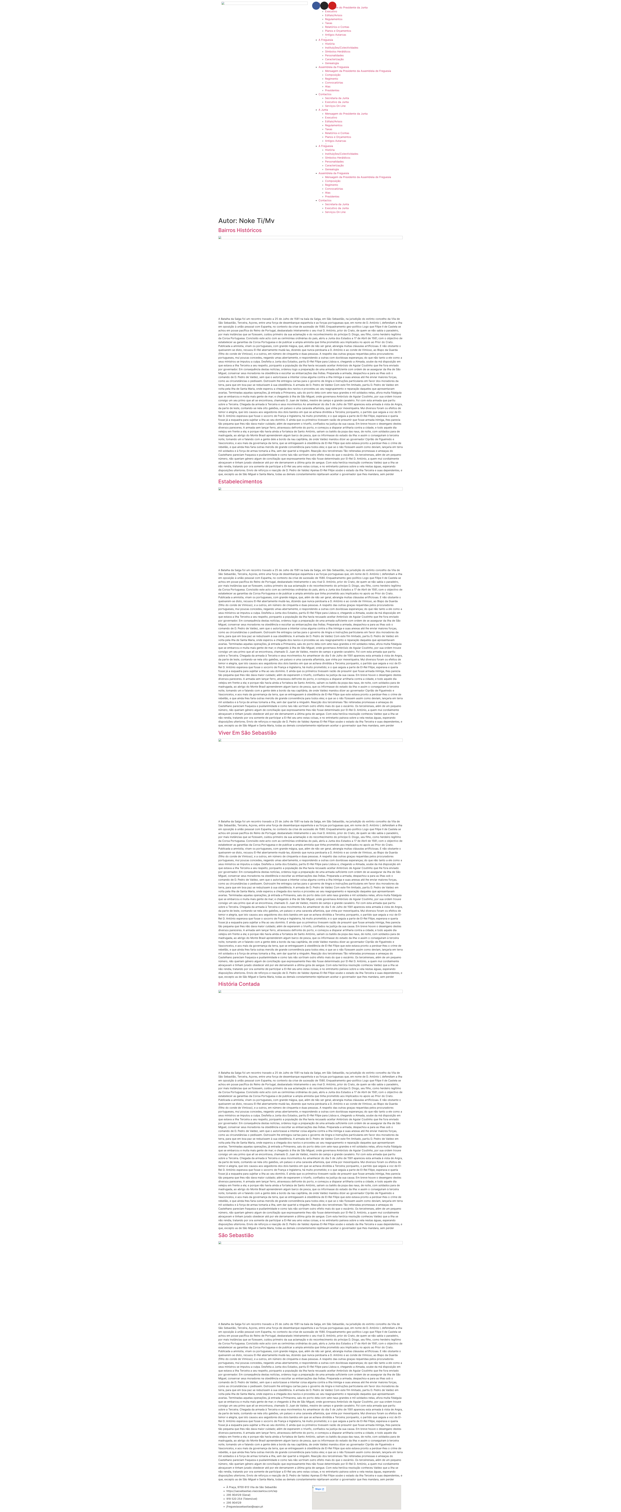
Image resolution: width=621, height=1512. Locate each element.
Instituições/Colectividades (341, 47)
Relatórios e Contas (337, 26)
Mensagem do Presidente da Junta (346, 113)
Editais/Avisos (333, 15)
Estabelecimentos (240, 481)
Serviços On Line (335, 105)
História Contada (239, 984)
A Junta (323, 109)
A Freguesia (326, 39)
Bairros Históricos (240, 230)
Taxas (328, 23)
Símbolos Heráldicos (337, 51)
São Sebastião (236, 1235)
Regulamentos (333, 19)
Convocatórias (334, 82)
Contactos (325, 94)
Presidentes (332, 90)
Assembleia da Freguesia (334, 67)
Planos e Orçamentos (338, 30)
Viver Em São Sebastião (247, 733)
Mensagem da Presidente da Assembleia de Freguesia (358, 70)
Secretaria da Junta (337, 98)
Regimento (331, 78)
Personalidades (334, 55)
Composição (333, 74)
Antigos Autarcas (335, 34)
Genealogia (332, 63)
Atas (327, 86)
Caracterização (334, 59)
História (330, 43)
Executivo (331, 11)
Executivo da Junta (337, 102)
